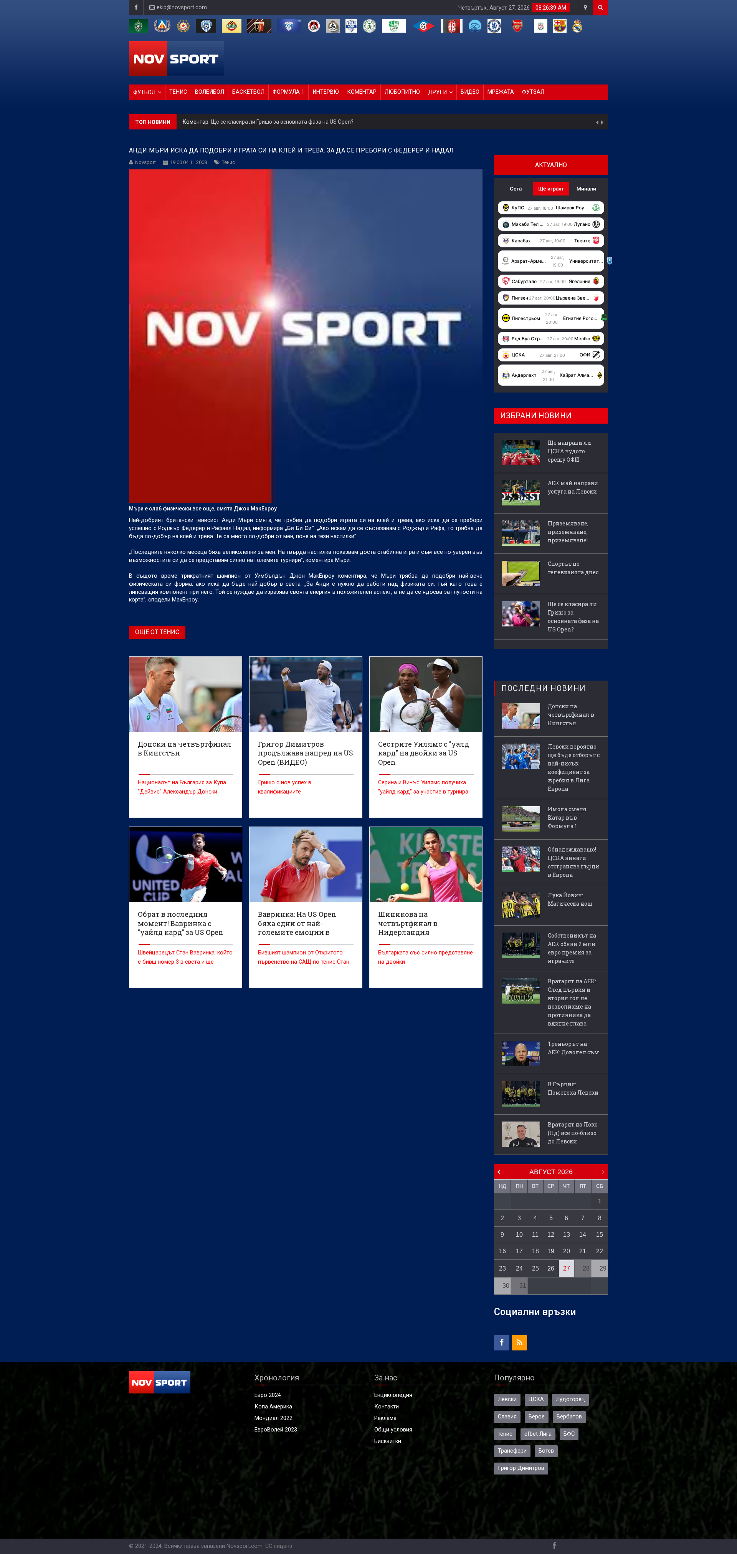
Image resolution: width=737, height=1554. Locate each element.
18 (535, 1251)
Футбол (144, 92)
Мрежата (500, 92)
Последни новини (543, 688)
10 (519, 1234)
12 (550, 1234)
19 (550, 1251)
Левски (507, 1399)
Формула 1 (288, 92)
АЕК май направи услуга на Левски (573, 487)
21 (582, 1251)
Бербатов (569, 1416)
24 (519, 1268)
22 (599, 1251)
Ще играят (551, 189)
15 (599, 1234)
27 (566, 1268)
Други (437, 92)
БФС (569, 1434)
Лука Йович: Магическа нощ (570, 899)
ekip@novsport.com (182, 7)
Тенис (178, 92)
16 (502, 1251)
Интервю (325, 92)
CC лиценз (278, 1546)
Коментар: (196, 122)
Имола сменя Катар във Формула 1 (567, 817)
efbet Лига (538, 1434)
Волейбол (209, 92)
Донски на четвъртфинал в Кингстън (571, 714)
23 (502, 1268)
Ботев (546, 1451)
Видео (470, 92)
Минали (586, 189)
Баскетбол (248, 92)
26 (550, 1268)
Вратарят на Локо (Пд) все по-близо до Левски (573, 1133)
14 (582, 1234)
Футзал (533, 92)
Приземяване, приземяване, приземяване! (568, 532)
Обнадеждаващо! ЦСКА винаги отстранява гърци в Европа (573, 862)
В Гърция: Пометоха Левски (573, 1088)
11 (535, 1234)
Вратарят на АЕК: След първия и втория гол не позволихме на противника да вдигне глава (572, 1002)
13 (566, 1234)
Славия (507, 1416)
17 (519, 1251)
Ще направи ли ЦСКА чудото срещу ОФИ (569, 451)
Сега (516, 189)
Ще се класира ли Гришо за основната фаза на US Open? (282, 122)
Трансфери (512, 1451)
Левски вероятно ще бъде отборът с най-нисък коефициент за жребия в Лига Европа (574, 767)
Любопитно (402, 92)
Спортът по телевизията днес (573, 568)
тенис (505, 1434)
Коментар (362, 92)
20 (566, 1251)
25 (535, 1268)
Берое (537, 1416)
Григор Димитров (521, 1468)
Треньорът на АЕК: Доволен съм (573, 1048)
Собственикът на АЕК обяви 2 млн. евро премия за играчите (572, 948)
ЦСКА (536, 1399)
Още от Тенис (157, 632)
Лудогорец (570, 1399)
